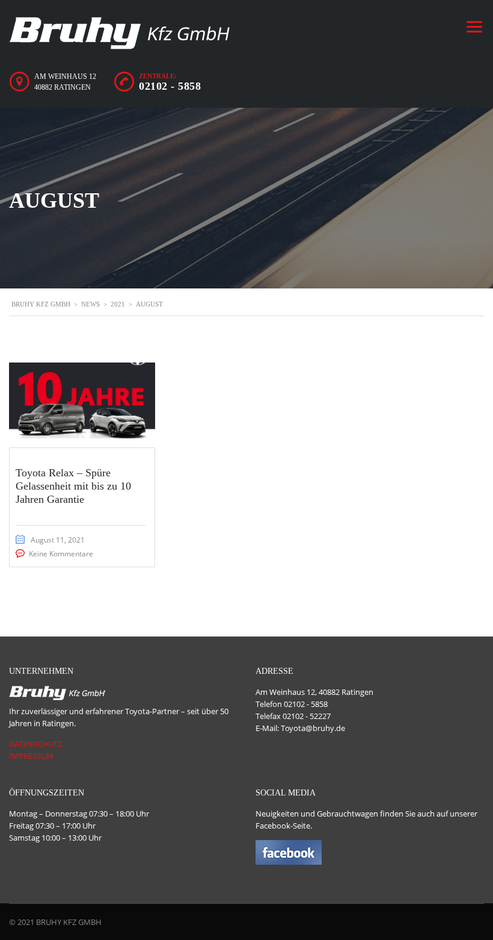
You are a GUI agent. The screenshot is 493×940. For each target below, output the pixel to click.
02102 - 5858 (170, 86)
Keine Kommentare (61, 554)
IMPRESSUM (31, 755)
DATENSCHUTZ (35, 743)
